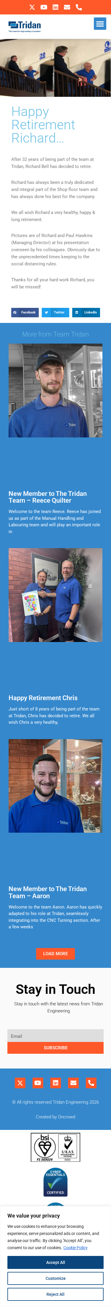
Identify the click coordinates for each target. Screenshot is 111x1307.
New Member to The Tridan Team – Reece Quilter (48, 497)
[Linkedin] (55, 7)
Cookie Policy (75, 1247)
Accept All (55, 1262)
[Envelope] (67, 7)
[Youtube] (43, 7)
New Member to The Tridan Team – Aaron (48, 892)
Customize (56, 1278)
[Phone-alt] (79, 7)
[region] (55, 1256)
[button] (100, 23)
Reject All (55, 1294)
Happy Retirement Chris (43, 698)
